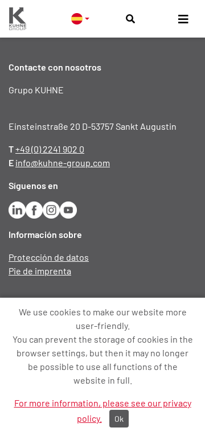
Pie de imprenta (40, 270)
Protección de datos (49, 257)
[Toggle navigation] (183, 19)
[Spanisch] (80, 18)
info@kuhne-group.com (62, 162)
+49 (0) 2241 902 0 (49, 148)
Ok (119, 419)
